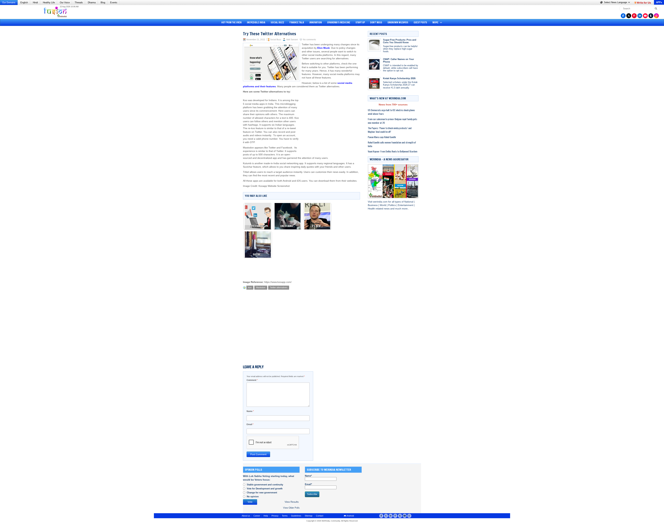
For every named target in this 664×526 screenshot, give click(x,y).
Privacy (274, 516)
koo (250, 287)
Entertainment (406, 205)
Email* (308, 484)
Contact (319, 516)
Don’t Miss (376, 22)
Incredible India (256, 22)
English (24, 2)
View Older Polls (291, 507)
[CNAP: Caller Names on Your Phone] (374, 64)
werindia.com (380, 201)
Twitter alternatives (278, 287)
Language (616, 2)
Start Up (360, 22)
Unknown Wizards (398, 22)
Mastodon (260, 287)
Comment (252, 380)
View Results (292, 502)
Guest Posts (420, 22)
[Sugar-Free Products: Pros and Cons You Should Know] (374, 45)
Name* (308, 476)
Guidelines (296, 516)
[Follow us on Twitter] (628, 15)
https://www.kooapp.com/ (278, 282)
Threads (79, 2)
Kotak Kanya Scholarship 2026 (399, 78)
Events (113, 2)
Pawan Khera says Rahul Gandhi (382, 137)
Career (256, 516)
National (409, 201)
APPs (659, 2)
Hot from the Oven (231, 22)
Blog (103, 2)
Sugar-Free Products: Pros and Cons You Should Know (399, 41)
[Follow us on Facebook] (623, 15)
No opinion (253, 496)
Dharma (92, 2)
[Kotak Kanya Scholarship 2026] (374, 83)
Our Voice (65, 2)
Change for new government (262, 492)
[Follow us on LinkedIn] (639, 15)
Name (250, 411)
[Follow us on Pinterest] (634, 15)
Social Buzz (277, 22)
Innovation (315, 22)
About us (246, 516)
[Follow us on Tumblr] (650, 15)
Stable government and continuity (265, 484)
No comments (309, 39)
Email (250, 424)
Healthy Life (49, 2)
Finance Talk (296, 22)
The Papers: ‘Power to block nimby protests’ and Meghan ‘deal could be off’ (390, 129)
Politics (392, 205)
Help (266, 516)
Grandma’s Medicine (338, 22)
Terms (285, 516)
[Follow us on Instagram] (656, 15)
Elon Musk (323, 48)
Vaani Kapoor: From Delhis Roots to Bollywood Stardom (392, 151)
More (435, 22)
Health (372, 208)
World (383, 205)
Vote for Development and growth (265, 488)
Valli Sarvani (292, 39)
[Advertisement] (15, 80)
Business (373, 205)
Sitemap (308, 516)
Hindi (35, 2)
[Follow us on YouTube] (645, 15)
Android (350, 516)
